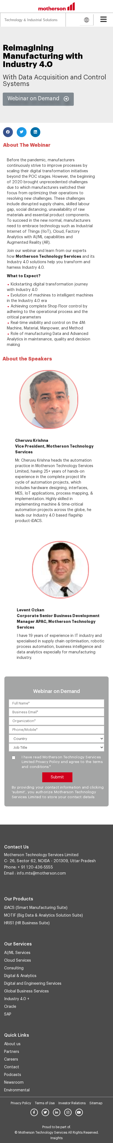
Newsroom (14, 1082)
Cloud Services (17, 960)
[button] (38, 99)
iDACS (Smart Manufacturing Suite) (35, 908)
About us (12, 1044)
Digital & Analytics (20, 976)
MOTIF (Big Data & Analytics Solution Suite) (43, 915)
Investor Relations (72, 1103)
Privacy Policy (21, 1103)
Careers (11, 1059)
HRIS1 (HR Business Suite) (27, 923)
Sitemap (95, 1103)
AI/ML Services (17, 953)
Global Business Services (26, 991)
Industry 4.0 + (16, 999)
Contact (11, 1067)
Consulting (14, 968)
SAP (7, 1014)
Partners (11, 1052)
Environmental (17, 1090)
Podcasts (12, 1075)
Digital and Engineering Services (32, 984)
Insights (56, 1138)
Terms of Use (45, 1103)
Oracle (10, 1007)
